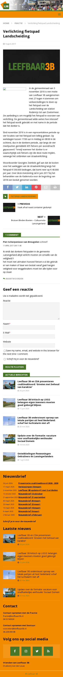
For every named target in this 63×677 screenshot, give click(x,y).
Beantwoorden (14, 279)
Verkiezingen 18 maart (29, 486)
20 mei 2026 (24, 426)
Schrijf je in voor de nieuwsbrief (19, 521)
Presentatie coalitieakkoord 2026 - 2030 (38, 483)
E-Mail (6, 332)
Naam (6, 323)
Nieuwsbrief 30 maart (29, 500)
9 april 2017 (11, 43)
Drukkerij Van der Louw (14, 665)
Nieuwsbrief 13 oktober (30, 493)
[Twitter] (37, 651)
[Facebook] (14, 651)
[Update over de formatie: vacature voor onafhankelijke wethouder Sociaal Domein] (9, 438)
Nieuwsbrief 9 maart (28, 511)
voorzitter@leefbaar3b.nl (14, 628)
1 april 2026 (24, 460)
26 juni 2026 (24, 390)
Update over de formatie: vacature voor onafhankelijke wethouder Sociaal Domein (37, 438)
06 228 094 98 (9, 631)
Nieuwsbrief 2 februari (30, 514)
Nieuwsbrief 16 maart (29, 507)
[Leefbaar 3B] (31, 9)
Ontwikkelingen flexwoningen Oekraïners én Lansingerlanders (35, 455)
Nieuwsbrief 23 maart (29, 504)
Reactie (6, 300)
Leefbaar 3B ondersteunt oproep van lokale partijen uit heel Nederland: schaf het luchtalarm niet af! (38, 420)
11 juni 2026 (24, 408)
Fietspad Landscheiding (23, 196)
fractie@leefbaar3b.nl (13, 616)
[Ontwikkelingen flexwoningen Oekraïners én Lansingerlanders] (9, 456)
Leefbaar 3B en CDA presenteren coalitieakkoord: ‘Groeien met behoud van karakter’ (38, 384)
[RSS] (48, 651)
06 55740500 (8, 619)
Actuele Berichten (16, 374)
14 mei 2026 (24, 444)
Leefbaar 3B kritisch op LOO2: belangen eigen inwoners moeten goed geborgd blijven (36, 402)
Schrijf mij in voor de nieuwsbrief (22, 358)
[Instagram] (26, 651)
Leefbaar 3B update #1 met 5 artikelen (38, 490)
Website (7, 341)
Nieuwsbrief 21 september (31, 497)
